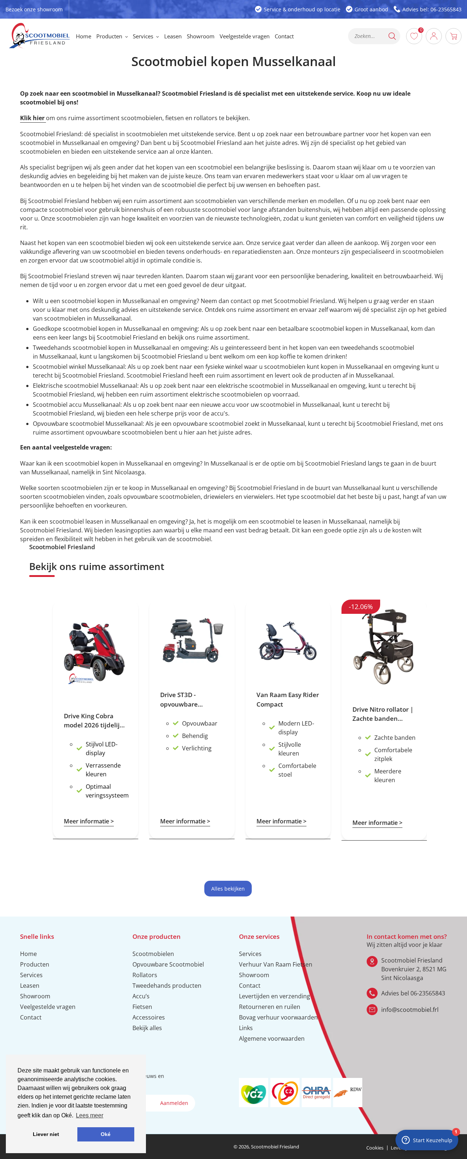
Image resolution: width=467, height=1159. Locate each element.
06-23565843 (427, 993)
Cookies (374, 1147)
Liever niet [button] (46, 1134)
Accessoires (148, 1017)
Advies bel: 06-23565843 (432, 9)
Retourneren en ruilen (269, 1007)
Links (246, 1028)
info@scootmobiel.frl (410, 1010)
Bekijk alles (147, 1028)
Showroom (35, 996)
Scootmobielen (153, 954)
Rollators (144, 975)
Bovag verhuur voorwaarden (278, 1017)
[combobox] (374, 36)
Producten (34, 964)
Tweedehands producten (166, 986)
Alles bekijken (228, 888)
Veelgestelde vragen (48, 1007)
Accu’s (141, 996)
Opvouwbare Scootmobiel (168, 964)
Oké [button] (106, 1134)
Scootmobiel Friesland (275, 1146)
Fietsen (142, 1007)
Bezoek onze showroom (34, 9)
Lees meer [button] (89, 1115)
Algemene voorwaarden (272, 1038)
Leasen (29, 986)
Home (28, 954)
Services (31, 975)
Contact (31, 1017)
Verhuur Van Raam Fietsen (275, 964)
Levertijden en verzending (274, 996)
